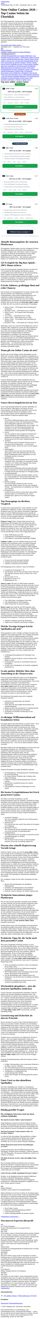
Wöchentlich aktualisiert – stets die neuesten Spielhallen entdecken (20, 75)
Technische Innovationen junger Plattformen (16, 72)
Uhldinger (5, 1)
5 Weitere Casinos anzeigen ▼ (20, 232)
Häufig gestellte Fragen (23, 80)
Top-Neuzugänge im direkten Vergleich (13, 62)
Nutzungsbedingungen (16, 1303)
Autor (2, 3)
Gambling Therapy (10, 1296)
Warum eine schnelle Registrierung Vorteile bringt (20, 70)
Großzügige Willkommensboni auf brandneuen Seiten (18, 67)
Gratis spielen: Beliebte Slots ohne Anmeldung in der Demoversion (19, 65)
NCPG (34, 1296)
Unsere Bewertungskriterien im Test (26, 61)
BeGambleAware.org (34, 236)
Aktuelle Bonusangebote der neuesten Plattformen (16, 56)
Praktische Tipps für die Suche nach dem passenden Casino (19, 73)
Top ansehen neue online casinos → (12, 45)
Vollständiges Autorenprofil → (10, 1216)
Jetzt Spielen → (20, 107)
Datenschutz (4, 1303)
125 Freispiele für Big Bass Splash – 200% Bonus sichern (18, 56)
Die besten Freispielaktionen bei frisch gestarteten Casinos (17, 68)
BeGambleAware (24, 1296)
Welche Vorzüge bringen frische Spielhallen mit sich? (19, 63)
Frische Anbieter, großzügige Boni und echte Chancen (20, 58)
